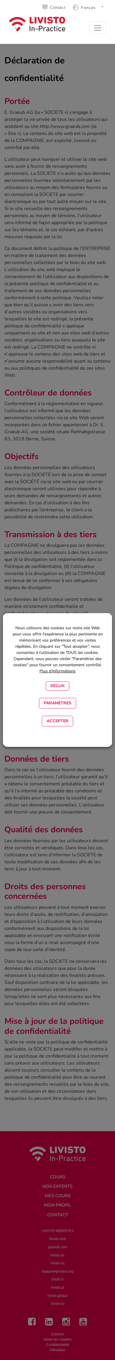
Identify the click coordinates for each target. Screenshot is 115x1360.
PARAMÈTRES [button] (57, 703)
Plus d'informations (57, 671)
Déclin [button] (57, 686)
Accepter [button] (57, 721)
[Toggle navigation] (97, 28)
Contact (57, 7)
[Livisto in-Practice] (37, 24)
